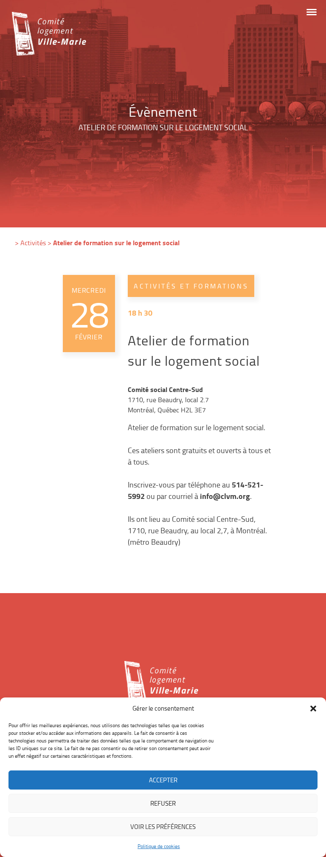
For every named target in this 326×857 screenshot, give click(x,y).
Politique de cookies (159, 846)
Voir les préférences (163, 826)
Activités (33, 242)
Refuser (163, 803)
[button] (313, 708)
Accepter (163, 780)
